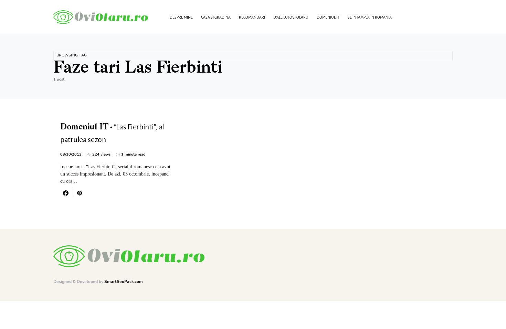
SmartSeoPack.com (123, 281)
